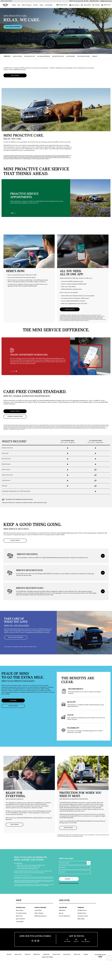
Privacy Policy (66, 954)
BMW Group (37, 954)
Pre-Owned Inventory (21, 913)
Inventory (97, 5)
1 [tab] (11, 213)
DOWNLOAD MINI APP (70, 309)
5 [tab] (17, 371)
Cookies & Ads (56, 954)
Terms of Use (77, 954)
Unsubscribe (46, 954)
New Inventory (19, 910)
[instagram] (38, 941)
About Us (9, 954)
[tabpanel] (56, 198)
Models (14, 5)
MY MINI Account (82, 910)
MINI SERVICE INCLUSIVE (58, 56)
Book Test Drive (75, 5)
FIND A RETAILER (15, 75)
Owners (41, 5)
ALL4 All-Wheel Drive (64, 916)
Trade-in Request (39, 913)
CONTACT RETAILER (68, 827)
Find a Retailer (19, 921)
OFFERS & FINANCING (40, 907)
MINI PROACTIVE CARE (29, 56)
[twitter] (35, 941)
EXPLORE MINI (63, 907)
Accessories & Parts (83, 916)
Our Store (35, 5)
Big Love (61, 913)
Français (86, 954)
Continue (67, 879)
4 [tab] (15, 213)
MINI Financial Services (40, 916)
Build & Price (107, 5)
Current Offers (38, 910)
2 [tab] (12, 213)
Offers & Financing (26, 5)
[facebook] (32, 941)
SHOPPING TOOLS (20, 907)
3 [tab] (14, 213)
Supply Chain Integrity (47, 957)
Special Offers (87, 5)
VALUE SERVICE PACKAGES (83, 56)
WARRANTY (94, 56)
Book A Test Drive (20, 919)
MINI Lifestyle (81, 919)
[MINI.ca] (5, 5)
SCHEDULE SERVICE (17, 56)
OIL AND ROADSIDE (70, 56)
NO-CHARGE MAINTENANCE (43, 56)
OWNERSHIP (81, 907)
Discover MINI (48, 5)
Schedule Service (63, 5)
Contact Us (27, 954)
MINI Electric (62, 910)
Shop (19, 5)
